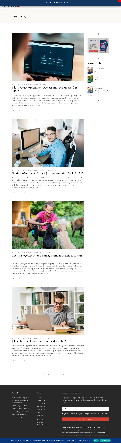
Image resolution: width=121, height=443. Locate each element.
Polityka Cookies (42, 425)
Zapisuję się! (85, 419)
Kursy (39, 397)
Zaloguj (40, 415)
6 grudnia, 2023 (48, 84)
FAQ (38, 412)
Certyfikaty (42, 403)
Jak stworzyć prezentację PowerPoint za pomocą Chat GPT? (45, 89)
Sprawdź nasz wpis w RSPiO (20, 417)
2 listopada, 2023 (49, 338)
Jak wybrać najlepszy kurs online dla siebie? (39, 341)
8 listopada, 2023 (49, 252)
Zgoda (96, 440)
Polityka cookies (105, 440)
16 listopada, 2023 (49, 170)
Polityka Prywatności (43, 420)
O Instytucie (42, 400)
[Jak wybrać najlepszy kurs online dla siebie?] (48, 311)
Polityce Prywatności (81, 432)
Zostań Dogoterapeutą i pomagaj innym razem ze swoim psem (47, 257)
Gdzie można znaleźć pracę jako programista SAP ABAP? (47, 173)
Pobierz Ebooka (43, 409)
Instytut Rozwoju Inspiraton (26, 84)
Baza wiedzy (42, 406)
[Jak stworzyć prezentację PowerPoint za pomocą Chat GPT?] (48, 57)
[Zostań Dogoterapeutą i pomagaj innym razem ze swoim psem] (48, 225)
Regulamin (40, 422)
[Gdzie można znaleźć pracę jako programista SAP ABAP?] (48, 143)
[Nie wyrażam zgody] (119, 440)
